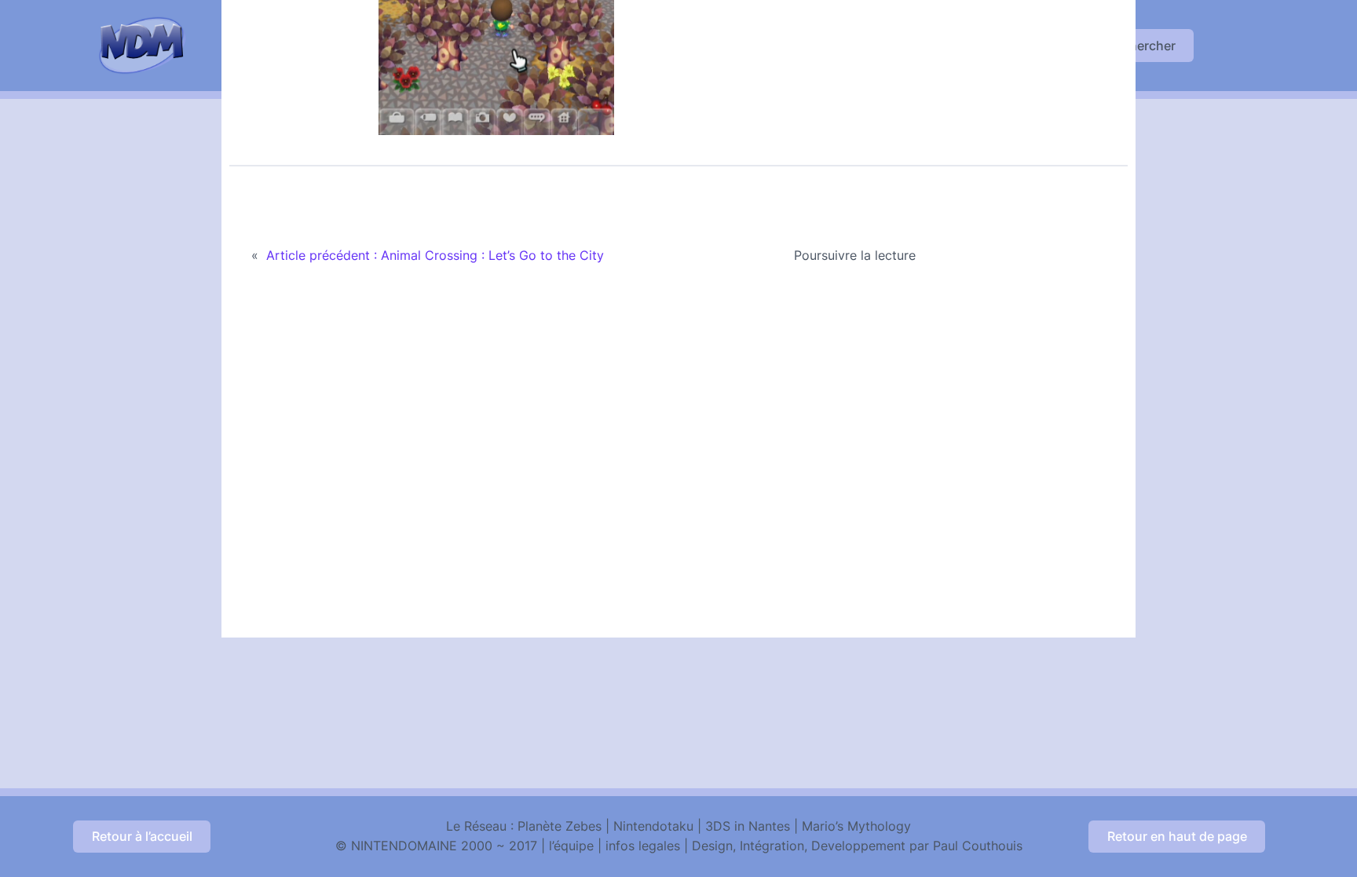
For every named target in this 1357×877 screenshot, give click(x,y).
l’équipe (571, 845)
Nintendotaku (653, 826)
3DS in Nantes (747, 826)
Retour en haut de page (1177, 836)
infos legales (642, 845)
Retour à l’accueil (142, 836)
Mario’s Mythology (856, 826)
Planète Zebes (560, 826)
